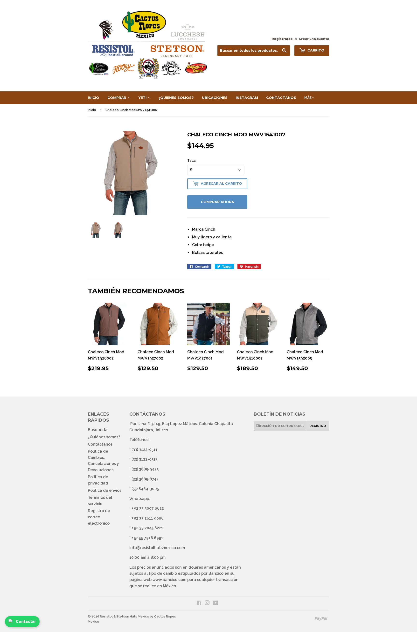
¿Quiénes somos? (104, 437)
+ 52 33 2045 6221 (147, 528)
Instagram (247, 98)
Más (308, 98)
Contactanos (281, 98)
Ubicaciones (215, 98)
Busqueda (97, 429)
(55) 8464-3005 (145, 488)
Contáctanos (100, 444)
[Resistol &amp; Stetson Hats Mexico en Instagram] (207, 603)
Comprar (117, 98)
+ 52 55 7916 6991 (147, 538)
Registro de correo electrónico (99, 516)
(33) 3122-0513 (145, 459)
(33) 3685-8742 (145, 479)
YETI (142, 98)
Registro (318, 426)
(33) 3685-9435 (145, 469)
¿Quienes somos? (176, 98)
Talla (191, 160)
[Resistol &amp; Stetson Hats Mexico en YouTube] (215, 603)
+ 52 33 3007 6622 (148, 508)
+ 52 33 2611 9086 (148, 518)
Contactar (26, 621)
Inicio (93, 98)
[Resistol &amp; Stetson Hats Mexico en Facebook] (199, 603)
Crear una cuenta (314, 39)
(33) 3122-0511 (144, 449)
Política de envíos (104, 490)
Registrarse (282, 39)
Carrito (315, 50)
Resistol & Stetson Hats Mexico (124, 616)
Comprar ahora (217, 202)
